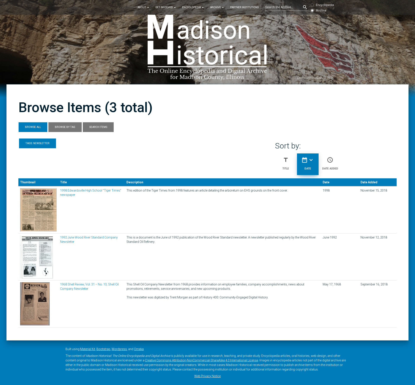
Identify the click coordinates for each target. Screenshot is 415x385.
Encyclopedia (191, 7)
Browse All (33, 127)
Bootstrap (103, 349)
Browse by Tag (65, 127)
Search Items (98, 127)
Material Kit (87, 349)
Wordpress (119, 349)
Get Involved (164, 7)
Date (307, 163)
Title (286, 163)
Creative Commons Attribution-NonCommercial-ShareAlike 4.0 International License (201, 360)
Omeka (139, 349)
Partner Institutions (244, 7)
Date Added (330, 163)
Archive (216, 7)
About (142, 7)
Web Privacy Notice (207, 376)
